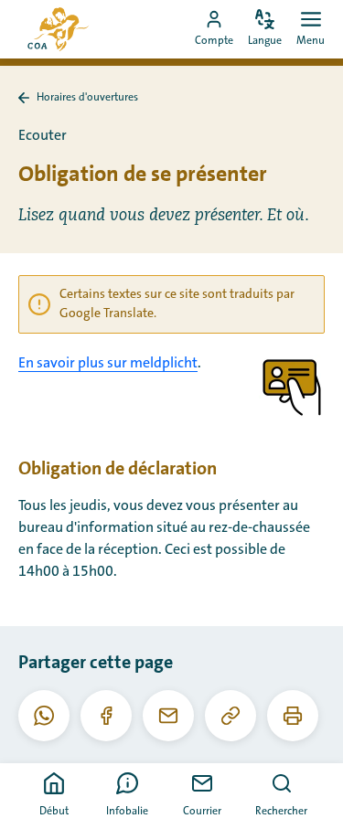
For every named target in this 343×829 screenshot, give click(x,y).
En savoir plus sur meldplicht (108, 363)
